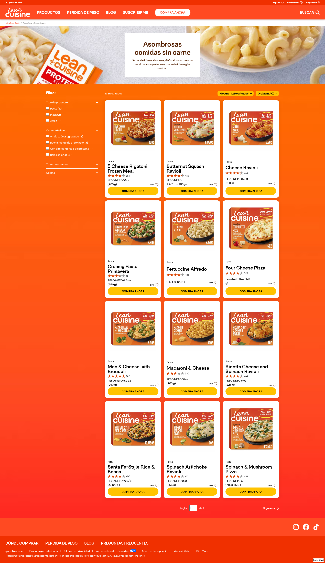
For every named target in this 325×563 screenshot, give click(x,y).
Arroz (55, 120)
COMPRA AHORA (172, 12)
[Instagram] (297, 527)
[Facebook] (308, 527)
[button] (153, 184)
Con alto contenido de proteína (71, 148)
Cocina (50, 172)
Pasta (56, 108)
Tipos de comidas (57, 164)
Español (276, 3)
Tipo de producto (57, 102)
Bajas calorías (61, 154)
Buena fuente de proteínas (69, 142)
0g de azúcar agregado (66, 136)
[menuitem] (49, 12)
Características (55, 130)
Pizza (55, 114)
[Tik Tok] (316, 527)
